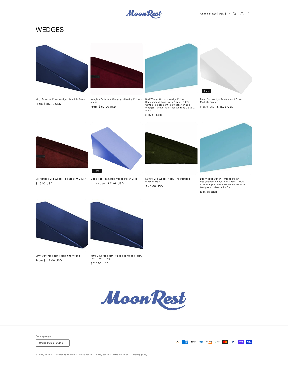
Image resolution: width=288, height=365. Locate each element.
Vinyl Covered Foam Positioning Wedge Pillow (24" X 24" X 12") (116, 257)
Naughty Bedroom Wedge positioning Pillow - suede (116, 100)
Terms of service (120, 355)
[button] (234, 13)
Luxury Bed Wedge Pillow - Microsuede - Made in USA (168, 180)
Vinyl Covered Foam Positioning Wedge (58, 255)
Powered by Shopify (65, 355)
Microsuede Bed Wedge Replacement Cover (61, 178)
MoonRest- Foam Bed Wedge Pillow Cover (114, 178)
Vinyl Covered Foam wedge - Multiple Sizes (60, 99)
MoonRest (49, 355)
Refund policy (85, 355)
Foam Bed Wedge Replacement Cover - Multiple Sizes (222, 100)
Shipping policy (139, 355)
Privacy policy (102, 355)
